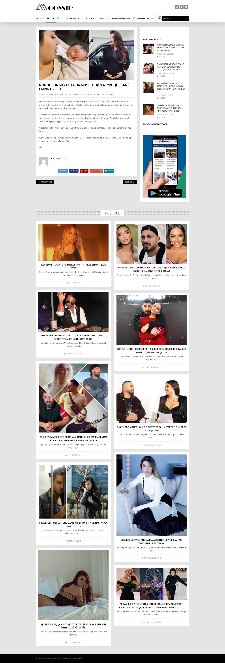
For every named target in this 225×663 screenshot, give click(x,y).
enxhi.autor (89, 94)
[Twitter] (177, 7)
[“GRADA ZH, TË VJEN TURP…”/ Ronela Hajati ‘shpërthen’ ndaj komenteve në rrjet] (148, 109)
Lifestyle (68, 94)
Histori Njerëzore (71, 18)
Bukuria (90, 18)
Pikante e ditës (145, 18)
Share (74, 170)
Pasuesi (128, 182)
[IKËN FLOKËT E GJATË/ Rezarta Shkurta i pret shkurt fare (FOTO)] (73, 242)
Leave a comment (107, 94)
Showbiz (51, 18)
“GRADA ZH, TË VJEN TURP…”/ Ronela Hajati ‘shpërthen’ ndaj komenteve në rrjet (169, 108)
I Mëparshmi (46, 182)
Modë (102, 18)
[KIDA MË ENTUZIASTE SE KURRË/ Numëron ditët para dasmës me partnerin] (148, 49)
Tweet (64, 170)
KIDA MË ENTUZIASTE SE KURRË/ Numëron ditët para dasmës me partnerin (170, 48)
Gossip (60, 94)
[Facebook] (182, 7)
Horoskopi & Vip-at (121, 18)
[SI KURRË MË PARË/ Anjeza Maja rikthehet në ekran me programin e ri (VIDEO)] (151, 495)
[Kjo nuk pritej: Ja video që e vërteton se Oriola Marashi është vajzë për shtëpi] (73, 585)
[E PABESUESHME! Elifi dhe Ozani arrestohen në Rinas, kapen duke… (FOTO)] (73, 492)
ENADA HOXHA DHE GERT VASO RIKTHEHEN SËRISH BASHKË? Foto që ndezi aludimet (170, 67)
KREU (38, 18)
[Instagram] (186, 7)
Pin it (85, 170)
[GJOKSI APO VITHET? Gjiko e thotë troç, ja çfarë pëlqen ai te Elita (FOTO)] (151, 400)
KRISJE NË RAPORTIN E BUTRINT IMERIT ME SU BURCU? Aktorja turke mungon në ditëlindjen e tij (171, 87)
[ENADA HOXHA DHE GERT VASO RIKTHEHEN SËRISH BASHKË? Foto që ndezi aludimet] (148, 68)
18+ (159, 18)
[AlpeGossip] (54, 7)
